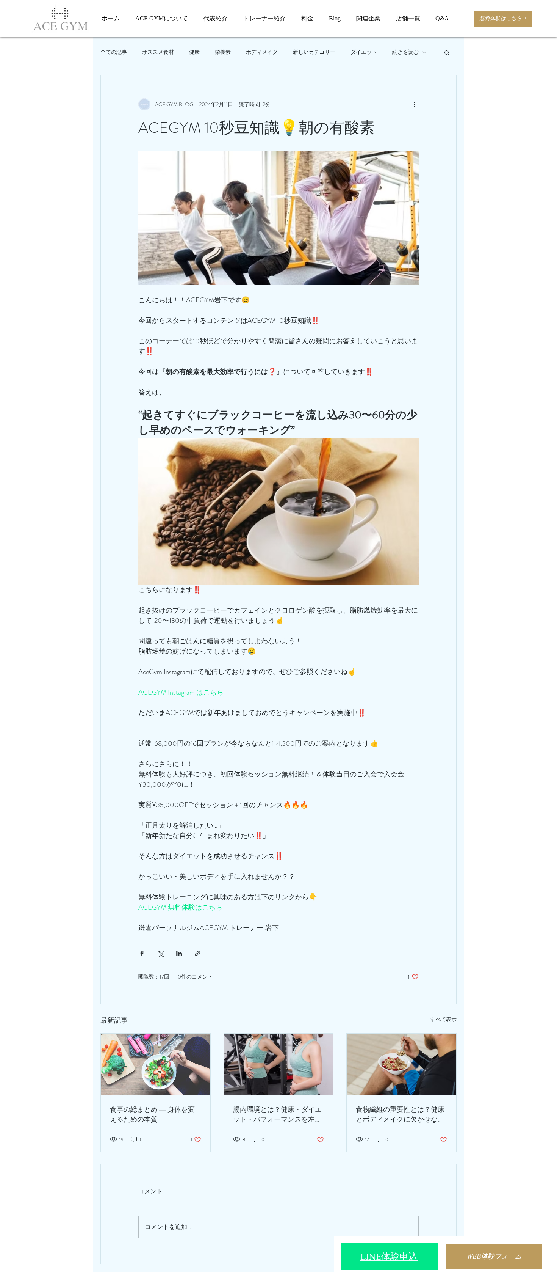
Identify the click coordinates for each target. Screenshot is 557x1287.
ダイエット (363, 52)
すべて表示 (443, 1019)
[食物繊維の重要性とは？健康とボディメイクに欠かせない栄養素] (401, 1064)
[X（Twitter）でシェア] (160, 953)
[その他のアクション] (414, 104)
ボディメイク (262, 52)
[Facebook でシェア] (142, 953)
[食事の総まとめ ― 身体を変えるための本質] (155, 1064)
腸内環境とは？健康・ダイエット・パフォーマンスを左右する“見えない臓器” (277, 1114)
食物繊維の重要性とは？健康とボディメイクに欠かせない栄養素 (400, 1114)
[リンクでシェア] (197, 953)
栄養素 (223, 52)
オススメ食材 (158, 52)
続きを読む (405, 52)
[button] (447, 52)
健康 (194, 52)
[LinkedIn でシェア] (179, 953)
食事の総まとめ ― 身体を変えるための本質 (152, 1114)
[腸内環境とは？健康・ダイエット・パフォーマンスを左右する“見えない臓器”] (278, 1064)
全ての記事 (113, 52)
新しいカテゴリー (314, 52)
